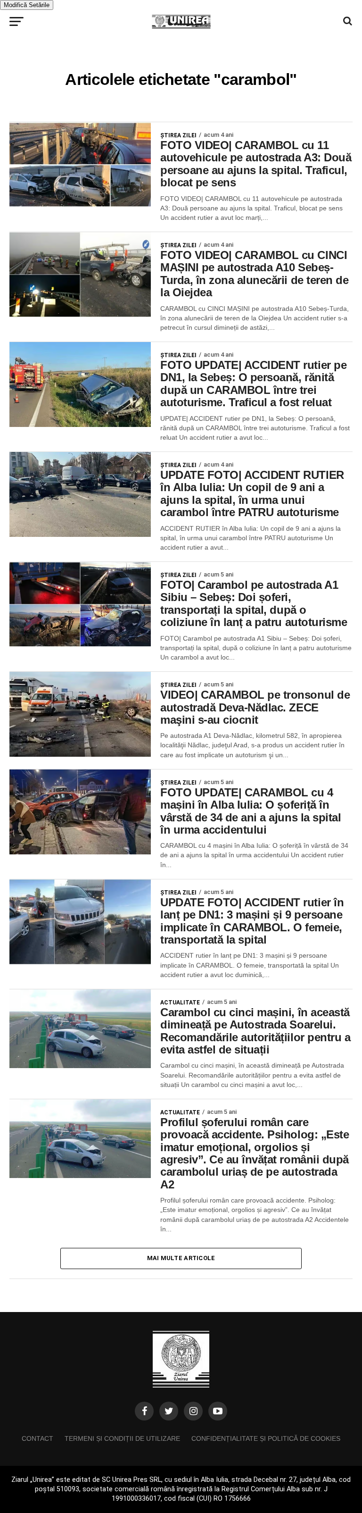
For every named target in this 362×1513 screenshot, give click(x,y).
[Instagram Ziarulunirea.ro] (193, 1411)
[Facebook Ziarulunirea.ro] (144, 1411)
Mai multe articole (181, 1258)
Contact (37, 1438)
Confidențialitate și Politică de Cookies (265, 1438)
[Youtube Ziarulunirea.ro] (217, 1411)
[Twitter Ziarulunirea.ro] (168, 1411)
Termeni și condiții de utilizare (122, 1438)
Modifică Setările (26, 4)
